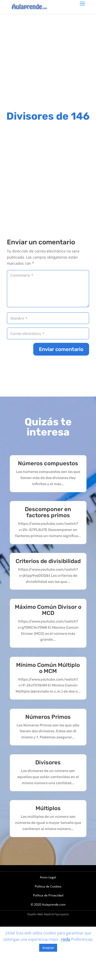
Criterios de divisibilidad (48, 561)
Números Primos (48, 716)
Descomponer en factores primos (48, 512)
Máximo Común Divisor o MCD (48, 609)
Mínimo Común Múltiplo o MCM (48, 668)
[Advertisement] (48, 61)
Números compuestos (48, 463)
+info (65, 939)
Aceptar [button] (48, 947)
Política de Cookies (48, 886)
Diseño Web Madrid (40, 914)
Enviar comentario (61, 349)
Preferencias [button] (82, 939)
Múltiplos (48, 808)
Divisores (48, 762)
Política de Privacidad (48, 895)
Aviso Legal (48, 877)
